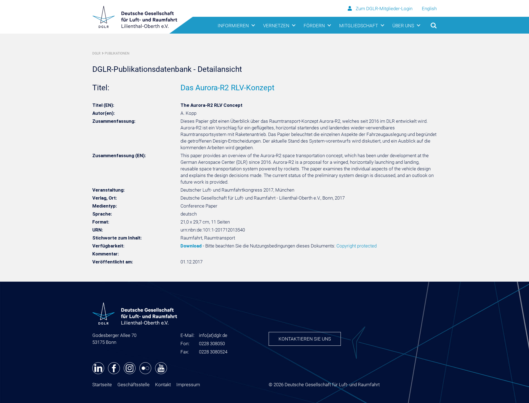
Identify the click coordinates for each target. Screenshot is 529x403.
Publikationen (117, 53)
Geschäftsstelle (133, 384)
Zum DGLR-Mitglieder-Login (384, 8)
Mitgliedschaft (358, 25)
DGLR (96, 53)
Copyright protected (356, 246)
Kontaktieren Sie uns (305, 339)
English (429, 8)
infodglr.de (213, 335)
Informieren (233, 25)
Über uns (403, 25)
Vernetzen (276, 25)
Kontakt (163, 384)
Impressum (188, 384)
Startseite (102, 384)
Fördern (314, 25)
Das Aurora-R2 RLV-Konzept (227, 87)
